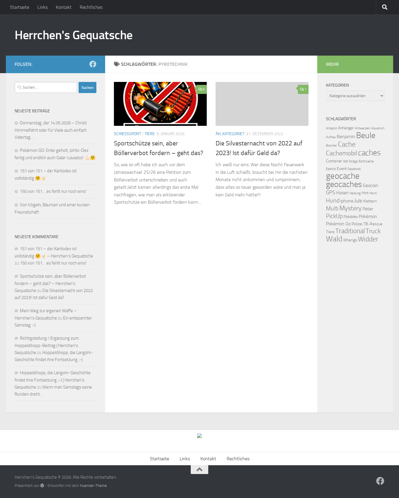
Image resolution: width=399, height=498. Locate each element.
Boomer (331, 145)
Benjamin (346, 136)
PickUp (334, 215)
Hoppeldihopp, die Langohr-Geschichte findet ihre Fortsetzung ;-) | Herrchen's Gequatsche (53, 380)
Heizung (355, 193)
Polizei (357, 223)
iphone (346, 201)
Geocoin (370, 185)
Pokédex (351, 216)
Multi (332, 208)
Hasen (342, 192)
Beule (365, 135)
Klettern (370, 201)
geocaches (344, 184)
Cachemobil (341, 153)
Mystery (350, 208)
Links (42, 7)
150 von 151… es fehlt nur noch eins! (53, 191)
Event (342, 168)
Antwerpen (362, 128)
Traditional (350, 231)
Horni (373, 193)
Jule (358, 201)
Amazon (331, 128)
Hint (365, 192)
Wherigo (350, 240)
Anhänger (346, 128)
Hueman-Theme (93, 485)
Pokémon (368, 216)
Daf (345, 161)
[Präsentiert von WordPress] (42, 485)
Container (334, 161)
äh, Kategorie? (230, 133)
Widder (368, 239)
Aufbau (331, 137)
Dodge (353, 161)
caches (369, 152)
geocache (343, 176)
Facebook (354, 169)
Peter (367, 209)
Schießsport (127, 133)
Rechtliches (91, 7)
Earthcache (366, 161)
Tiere (150, 133)
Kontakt (64, 7)
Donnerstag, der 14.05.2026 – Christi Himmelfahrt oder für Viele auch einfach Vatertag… (51, 130)
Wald (334, 238)
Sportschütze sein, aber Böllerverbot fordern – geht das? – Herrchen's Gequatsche (50, 283)
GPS (330, 192)
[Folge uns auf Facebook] (92, 64)
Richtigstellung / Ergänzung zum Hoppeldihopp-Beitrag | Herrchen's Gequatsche (47, 345)
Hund (332, 200)
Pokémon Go (338, 223)
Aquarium (377, 128)
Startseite (19, 7)
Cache (346, 144)
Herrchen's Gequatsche (74, 35)
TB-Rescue (372, 223)
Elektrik (331, 169)
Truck (373, 231)
